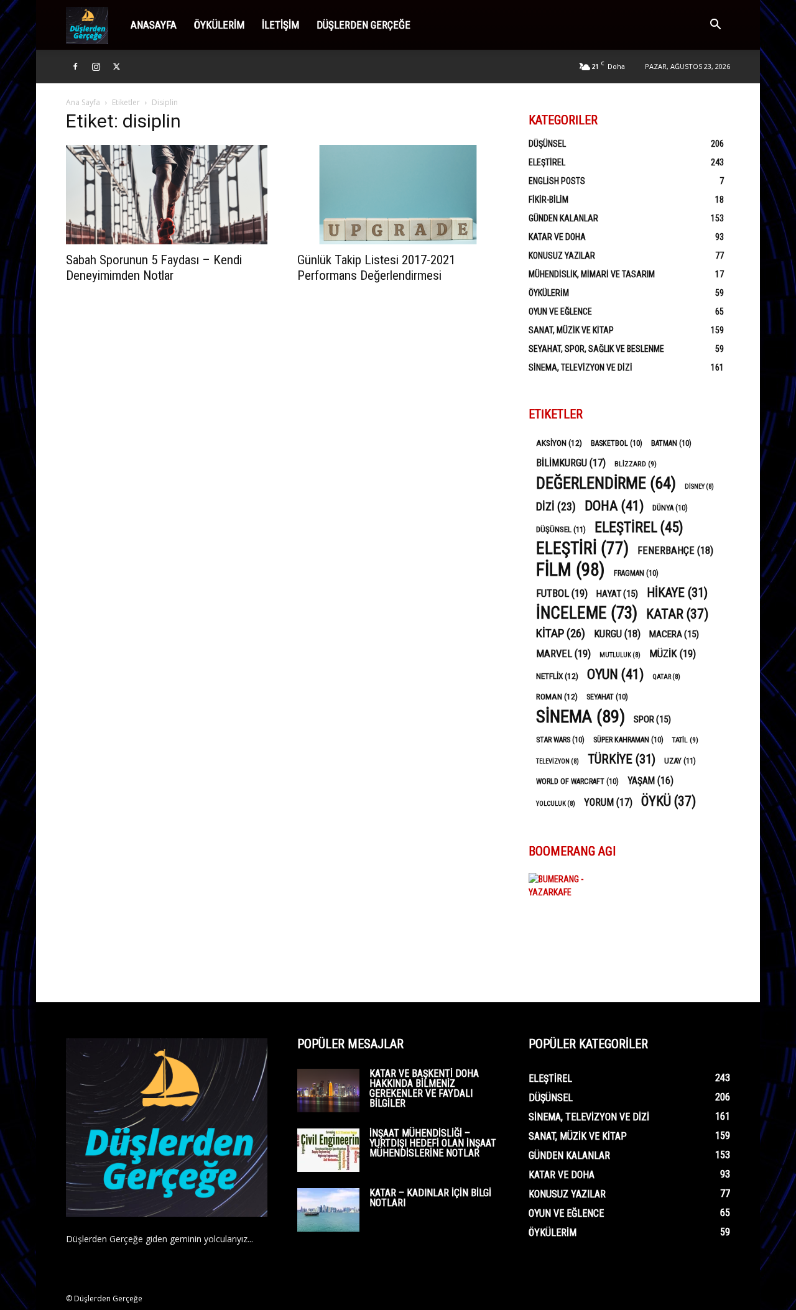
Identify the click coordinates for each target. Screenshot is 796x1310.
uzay (680, 760)
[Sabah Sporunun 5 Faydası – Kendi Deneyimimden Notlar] (166, 194)
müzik (672, 653)
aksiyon (559, 443)
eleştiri (582, 548)
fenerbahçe (675, 550)
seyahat (607, 697)
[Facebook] (75, 66)
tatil (685, 740)
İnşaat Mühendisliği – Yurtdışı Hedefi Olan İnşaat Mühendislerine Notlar (432, 1143)
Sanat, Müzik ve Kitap (571, 330)
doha (614, 505)
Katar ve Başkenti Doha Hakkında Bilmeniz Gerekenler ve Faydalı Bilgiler (424, 1088)
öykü (668, 801)
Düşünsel (547, 144)
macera (674, 634)
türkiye (621, 759)
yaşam (650, 780)
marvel (563, 653)
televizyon (557, 761)
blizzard (635, 463)
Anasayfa (154, 25)
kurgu (617, 634)
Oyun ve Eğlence (560, 311)
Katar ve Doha (557, 237)
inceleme (586, 613)
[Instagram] (95, 66)
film (570, 569)
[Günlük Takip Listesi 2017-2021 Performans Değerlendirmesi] (398, 194)
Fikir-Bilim (548, 200)
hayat (617, 593)
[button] (715, 26)
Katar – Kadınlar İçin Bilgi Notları (430, 1198)
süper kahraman (628, 740)
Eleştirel (547, 162)
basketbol (616, 443)
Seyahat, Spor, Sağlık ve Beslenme (596, 349)
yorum (608, 802)
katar (677, 613)
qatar (666, 677)
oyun (615, 674)
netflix (557, 676)
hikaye (677, 592)
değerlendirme (606, 483)
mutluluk (620, 655)
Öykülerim (219, 25)
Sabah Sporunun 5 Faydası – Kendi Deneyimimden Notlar (154, 267)
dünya (670, 508)
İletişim (280, 25)
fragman (636, 573)
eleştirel (639, 527)
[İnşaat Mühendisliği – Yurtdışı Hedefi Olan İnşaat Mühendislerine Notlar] (328, 1150)
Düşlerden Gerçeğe (363, 25)
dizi (556, 506)
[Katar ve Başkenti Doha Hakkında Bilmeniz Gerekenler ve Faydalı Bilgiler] (328, 1090)
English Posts (557, 181)
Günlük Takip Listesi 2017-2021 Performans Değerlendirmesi (376, 267)
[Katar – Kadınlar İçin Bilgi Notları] (328, 1210)
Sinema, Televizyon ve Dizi (580, 367)
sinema (580, 716)
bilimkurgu (571, 463)
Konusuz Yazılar (562, 256)
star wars (560, 740)
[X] (116, 66)
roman (557, 696)
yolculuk (555, 804)
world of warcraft (577, 781)
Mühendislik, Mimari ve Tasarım (592, 274)
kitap (560, 633)
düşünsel (561, 529)
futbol (562, 593)
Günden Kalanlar (563, 218)
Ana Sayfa (83, 102)
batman (671, 443)
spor (652, 719)
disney (699, 486)
